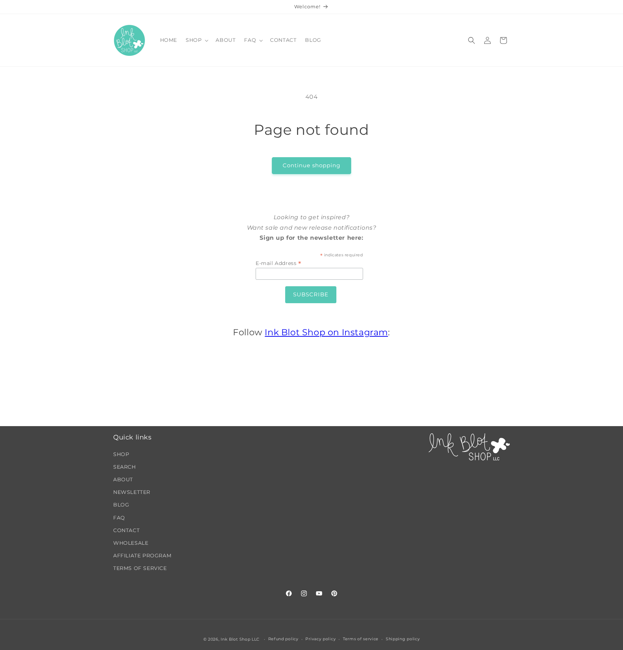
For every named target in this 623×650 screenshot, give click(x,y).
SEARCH (124, 467)
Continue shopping (311, 165)
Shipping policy (403, 638)
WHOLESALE (130, 543)
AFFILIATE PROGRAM (142, 555)
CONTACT (126, 530)
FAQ (119, 517)
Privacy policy (320, 638)
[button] (196, 40)
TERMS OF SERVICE (140, 568)
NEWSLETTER (131, 492)
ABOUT (123, 479)
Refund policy (283, 638)
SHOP (121, 454)
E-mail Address (278, 263)
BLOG (121, 504)
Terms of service (361, 638)
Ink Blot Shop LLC (240, 639)
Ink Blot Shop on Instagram (326, 332)
